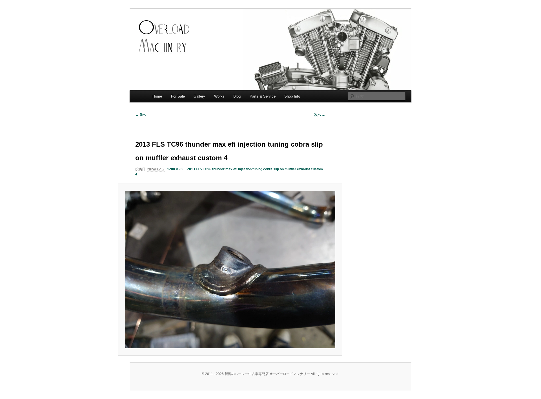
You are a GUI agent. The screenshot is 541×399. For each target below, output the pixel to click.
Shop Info (292, 96)
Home (157, 96)
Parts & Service (263, 96)
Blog (237, 96)
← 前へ (140, 115)
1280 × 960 (176, 169)
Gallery (199, 96)
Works (219, 96)
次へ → (319, 115)
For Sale (178, 96)
